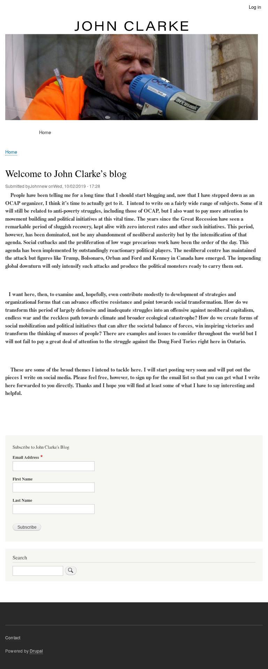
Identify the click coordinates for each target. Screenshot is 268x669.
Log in (255, 6)
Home (45, 132)
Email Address (26, 457)
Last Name (22, 500)
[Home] (131, 69)
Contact (12, 637)
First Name (22, 479)
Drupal (36, 651)
